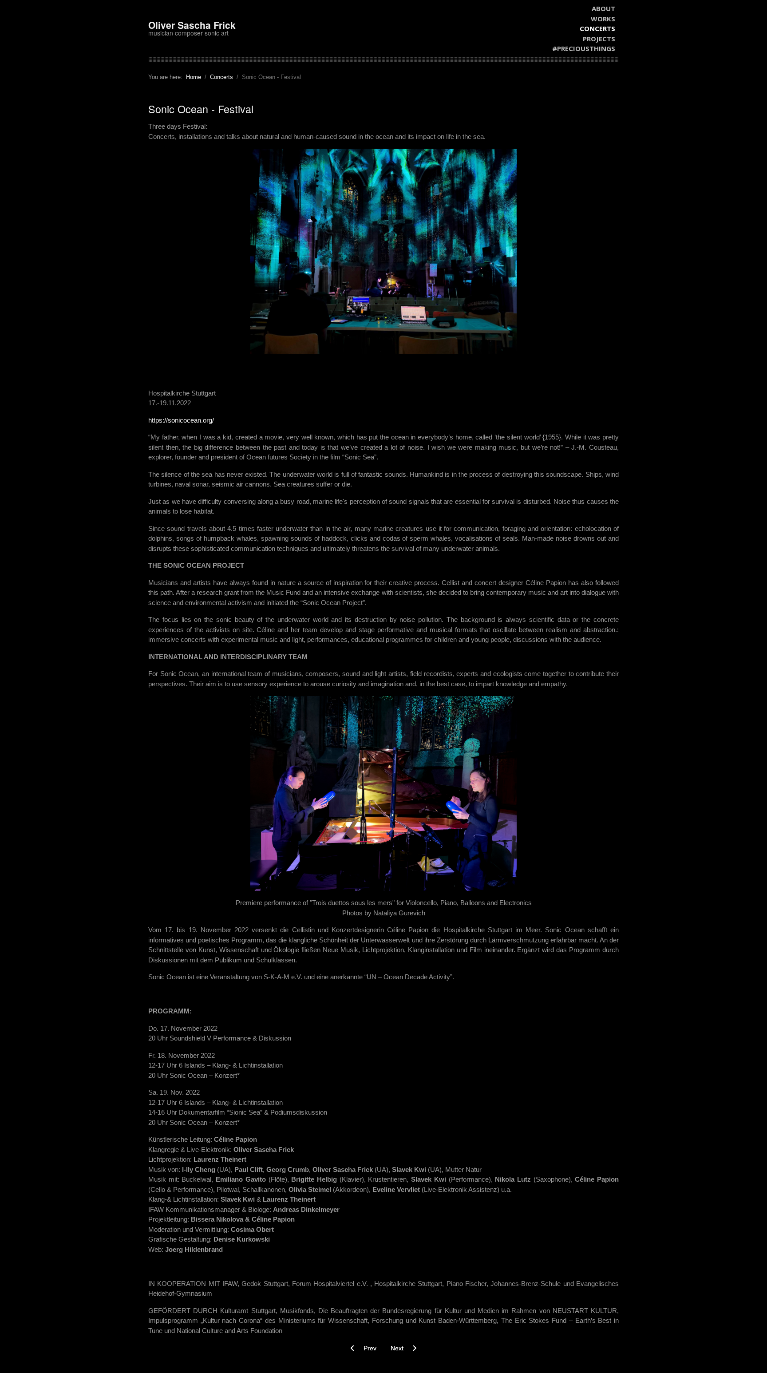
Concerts (597, 28)
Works (603, 18)
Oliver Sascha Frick (192, 25)
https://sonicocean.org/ (181, 420)
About (603, 8)
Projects (599, 38)
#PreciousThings (583, 48)
